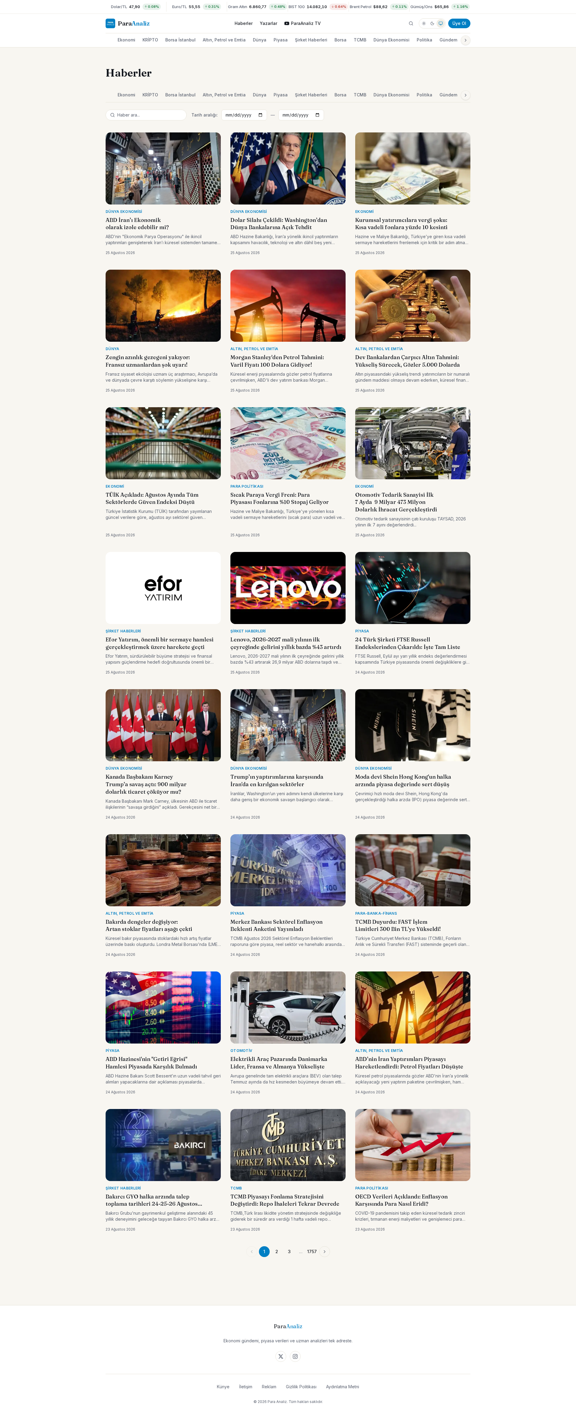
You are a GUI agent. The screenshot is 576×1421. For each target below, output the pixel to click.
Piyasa (281, 39)
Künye (223, 1386)
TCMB (360, 39)
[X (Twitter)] (280, 1356)
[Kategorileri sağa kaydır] (465, 40)
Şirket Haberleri (311, 39)
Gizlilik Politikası (301, 1386)
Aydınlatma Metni (342, 1386)
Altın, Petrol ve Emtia (224, 39)
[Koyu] (432, 23)
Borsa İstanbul (180, 39)
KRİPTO (150, 39)
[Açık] (424, 23)
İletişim (245, 1386)
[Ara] (411, 23)
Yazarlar (268, 23)
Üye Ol (459, 23)
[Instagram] (295, 1356)
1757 (312, 1251)
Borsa (340, 39)
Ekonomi (126, 39)
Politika (424, 39)
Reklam (269, 1386)
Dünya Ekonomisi (392, 39)
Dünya (259, 39)
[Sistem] (440, 23)
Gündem (448, 39)
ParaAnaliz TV (306, 23)
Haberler (244, 23)
